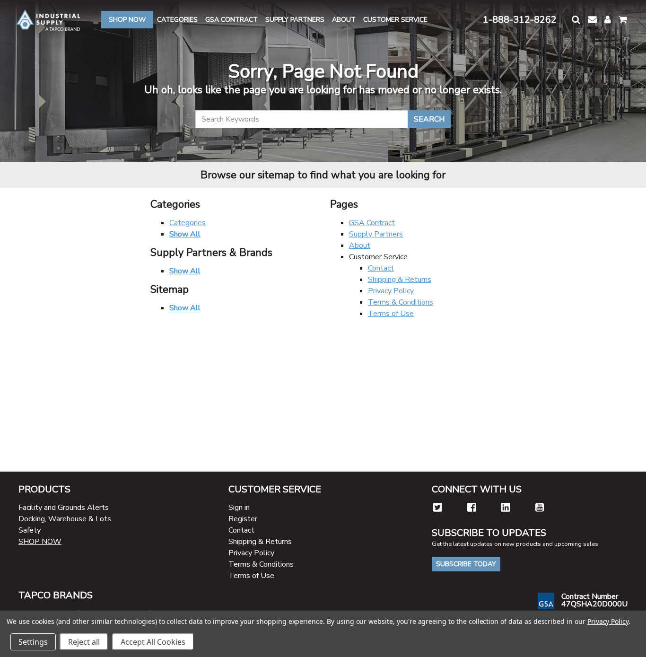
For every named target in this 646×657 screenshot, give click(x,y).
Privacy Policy (391, 291)
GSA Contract (372, 223)
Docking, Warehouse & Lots (64, 519)
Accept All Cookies (153, 642)
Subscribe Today (466, 564)
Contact (381, 268)
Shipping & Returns (399, 279)
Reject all (84, 642)
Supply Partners (376, 234)
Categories (187, 223)
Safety (29, 530)
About (359, 245)
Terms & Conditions (400, 302)
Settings (33, 642)
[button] (576, 19)
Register (242, 519)
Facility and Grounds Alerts (63, 507)
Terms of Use (391, 313)
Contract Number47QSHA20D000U (594, 600)
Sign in (239, 507)
